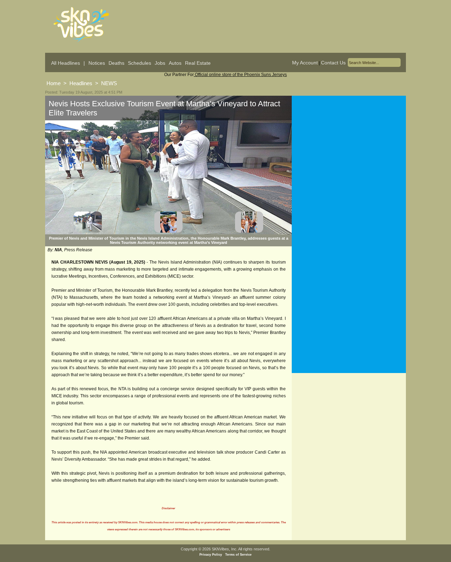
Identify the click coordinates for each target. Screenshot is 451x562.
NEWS (109, 83)
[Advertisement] (349, 165)
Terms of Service (238, 554)
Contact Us (333, 62)
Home (54, 83)
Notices (96, 63)
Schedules (139, 63)
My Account (305, 62)
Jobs (160, 63)
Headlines (80, 83)
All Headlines (65, 63)
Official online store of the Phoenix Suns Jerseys (240, 74)
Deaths (116, 63)
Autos (175, 63)
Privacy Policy (210, 554)
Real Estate (198, 63)
